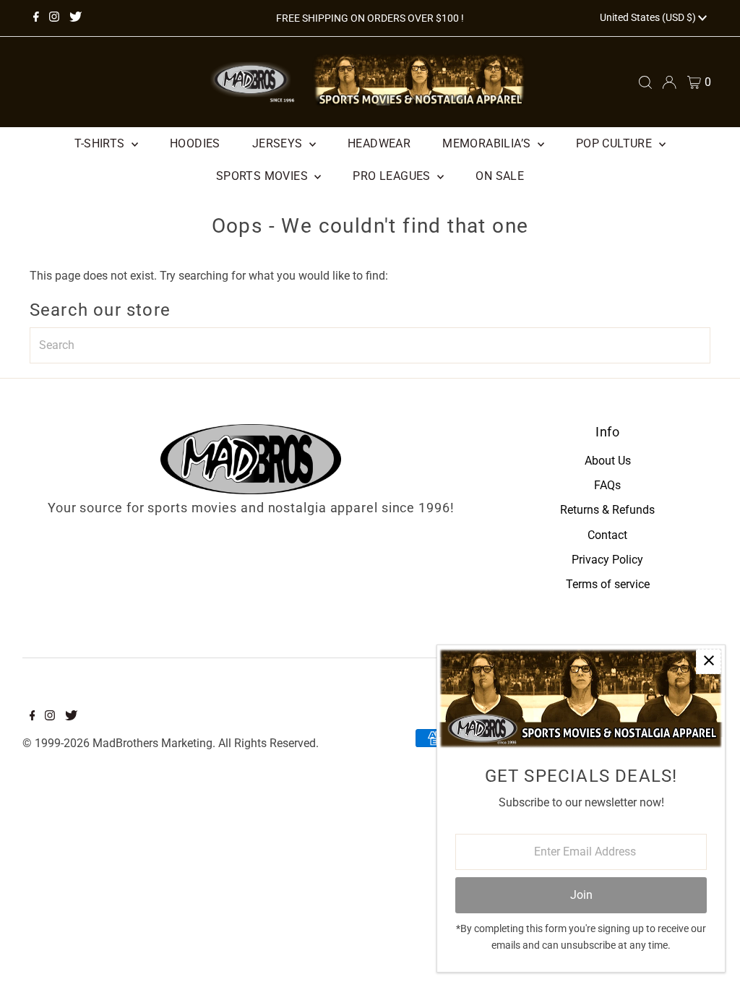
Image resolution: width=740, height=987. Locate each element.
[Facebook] (36, 18)
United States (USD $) (649, 17)
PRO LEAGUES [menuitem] (393, 176)
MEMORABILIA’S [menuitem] (488, 143)
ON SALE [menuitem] (500, 176)
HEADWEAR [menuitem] (379, 143)
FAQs (607, 485)
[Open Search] (645, 82)
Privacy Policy (607, 559)
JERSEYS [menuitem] (279, 143)
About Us (608, 460)
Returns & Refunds (607, 510)
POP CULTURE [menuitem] (615, 143)
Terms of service (608, 584)
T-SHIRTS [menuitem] (101, 143)
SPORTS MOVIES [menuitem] (263, 176)
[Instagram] (54, 18)
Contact (607, 535)
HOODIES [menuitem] (195, 143)
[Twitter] (75, 18)
